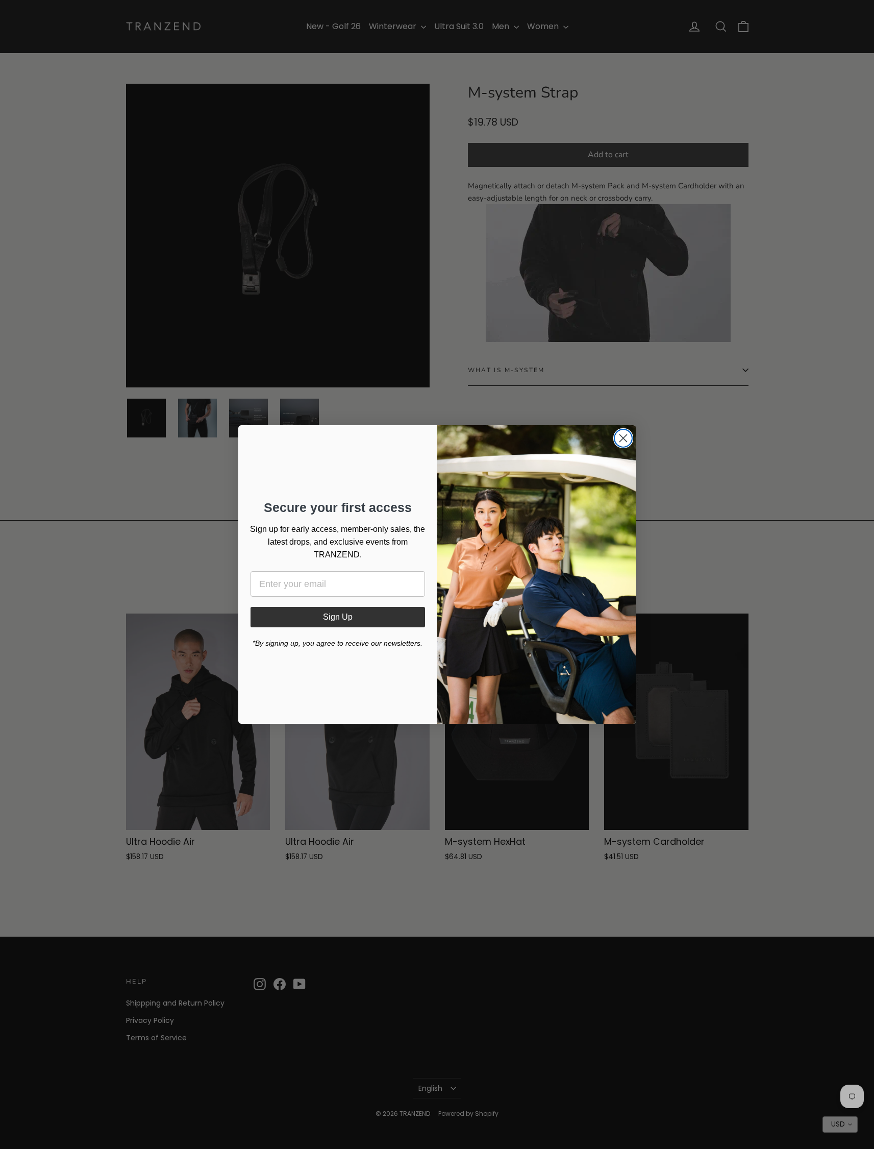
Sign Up (338, 617)
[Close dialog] (623, 438)
